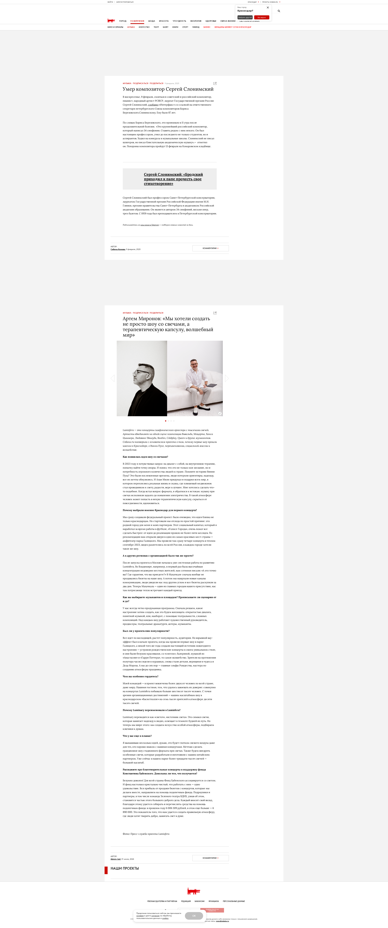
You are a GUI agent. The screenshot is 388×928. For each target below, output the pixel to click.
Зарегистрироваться (124, 2)
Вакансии (199, 901)
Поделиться (156, 83)
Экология (195, 21)
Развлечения (137, 21)
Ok (194, 915)
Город (122, 21)
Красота (164, 21)
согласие (155, 915)
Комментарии (210, 248)
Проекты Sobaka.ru (270, 2)
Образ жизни (227, 21)
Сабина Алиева (118, 249)
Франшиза (214, 901)
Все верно (262, 17)
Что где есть (179, 21)
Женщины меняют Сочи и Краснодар (232, 27)
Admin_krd (115, 859)
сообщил (153, 104)
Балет (165, 27)
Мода (151, 21)
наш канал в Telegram (149, 225)
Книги (175, 27)
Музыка (131, 27)
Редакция (186, 901)
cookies (165, 918)
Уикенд (195, 27)
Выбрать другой (245, 17)
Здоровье (210, 21)
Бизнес (207, 27)
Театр (156, 27)
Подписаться (140, 83)
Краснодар (252, 2)
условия (140, 915)
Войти (110, 2)
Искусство (144, 27)
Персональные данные (234, 901)
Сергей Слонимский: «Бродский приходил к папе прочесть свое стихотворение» (173, 179)
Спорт (185, 27)
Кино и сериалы (115, 27)
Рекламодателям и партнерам (162, 901)
